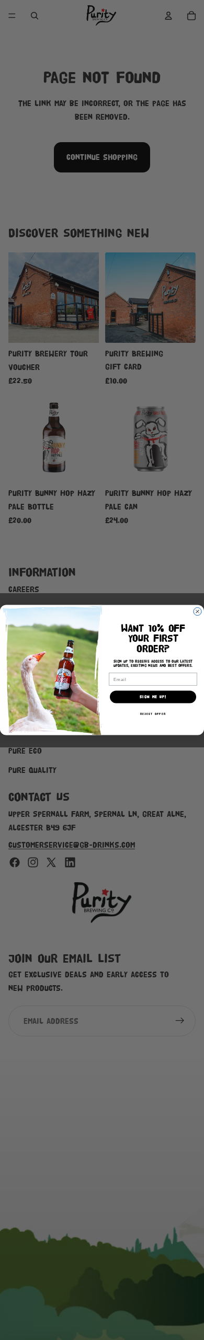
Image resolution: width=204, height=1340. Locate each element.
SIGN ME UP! (153, 697)
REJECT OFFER (153, 713)
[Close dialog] (197, 611)
